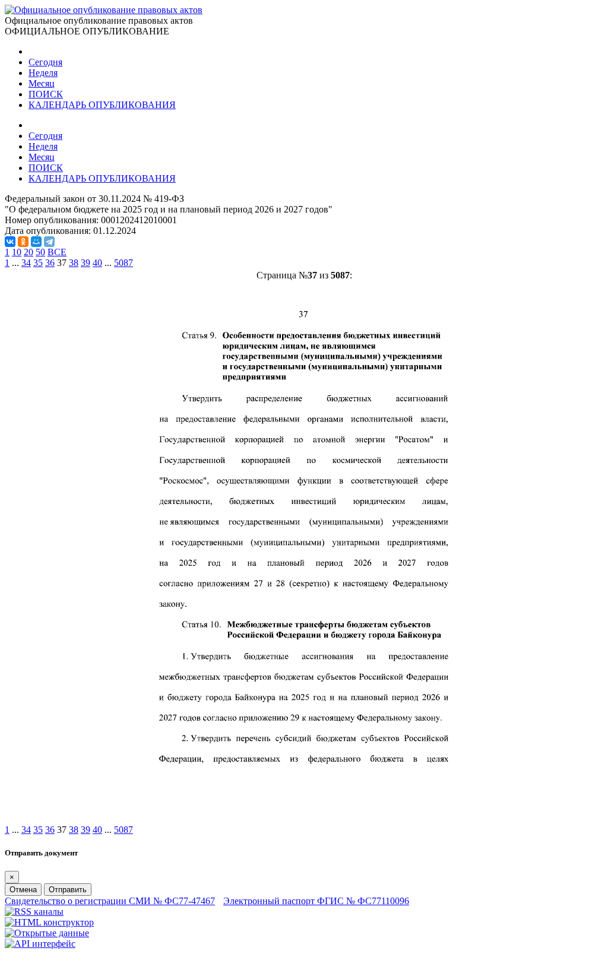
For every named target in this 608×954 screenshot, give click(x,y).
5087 (123, 263)
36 (50, 263)
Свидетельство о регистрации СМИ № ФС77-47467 (110, 901)
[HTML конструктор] (49, 922)
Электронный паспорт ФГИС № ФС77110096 (316, 901)
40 (97, 263)
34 (26, 263)
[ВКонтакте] (10, 241)
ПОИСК (45, 94)
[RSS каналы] (34, 912)
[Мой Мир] (36, 241)
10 (16, 252)
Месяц (41, 83)
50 (40, 252)
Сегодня (45, 62)
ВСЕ (57, 252)
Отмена (23, 889)
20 (28, 252)
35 (38, 263)
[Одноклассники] (23, 241)
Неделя (43, 73)
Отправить (68, 889)
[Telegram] (49, 241)
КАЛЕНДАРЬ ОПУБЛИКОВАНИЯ (102, 105)
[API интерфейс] (40, 944)
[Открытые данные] (47, 933)
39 (85, 263)
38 (73, 263)
